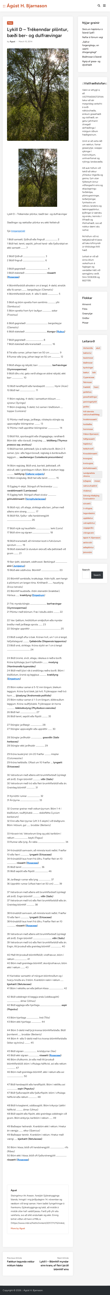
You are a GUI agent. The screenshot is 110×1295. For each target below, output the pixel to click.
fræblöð (86, 387)
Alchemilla (88, 348)
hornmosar (88, 429)
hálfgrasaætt (89, 439)
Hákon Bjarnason (91, 434)
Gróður (85, 318)
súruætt (87, 503)
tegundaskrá (89, 513)
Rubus (60, 331)
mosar (97, 481)
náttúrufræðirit (90, 486)
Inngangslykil (18, 230)
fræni (96, 387)
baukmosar (88, 358)
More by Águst (18, 1228)
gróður (86, 406)
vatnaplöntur (89, 523)
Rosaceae (13, 277)
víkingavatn (88, 533)
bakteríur (87, 353)
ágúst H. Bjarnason (91, 537)
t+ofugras (87, 508)
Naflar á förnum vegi (92, 37)
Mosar (85, 322)
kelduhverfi (88, 449)
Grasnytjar (87, 313)
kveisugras (88, 463)
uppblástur (88, 518)
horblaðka (87, 424)
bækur (86, 372)
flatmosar (87, 382)
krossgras (87, 458)
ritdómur (87, 491)
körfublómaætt (90, 468)
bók (94, 372)
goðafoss (87, 392)
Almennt (86, 304)
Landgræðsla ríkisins (89, 474)
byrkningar (88, 367)
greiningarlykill (90, 402)
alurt (98, 348)
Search (86, 569)
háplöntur (87, 444)
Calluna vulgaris (35, 473)
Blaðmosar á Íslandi (92, 56)
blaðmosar (88, 363)
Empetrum (38, 595)
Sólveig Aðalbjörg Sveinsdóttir (91, 497)
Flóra (10, 23)
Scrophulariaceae (35, 498)
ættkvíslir (87, 542)
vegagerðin (88, 528)
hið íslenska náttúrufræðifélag (91, 413)
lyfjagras (87, 481)
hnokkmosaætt (90, 419)
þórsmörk (87, 552)
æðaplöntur (88, 547)
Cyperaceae (88, 377)
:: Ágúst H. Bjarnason (25, 5)
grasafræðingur (90, 397)
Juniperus (18, 565)
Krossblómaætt (90, 453)
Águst (12, 41)
